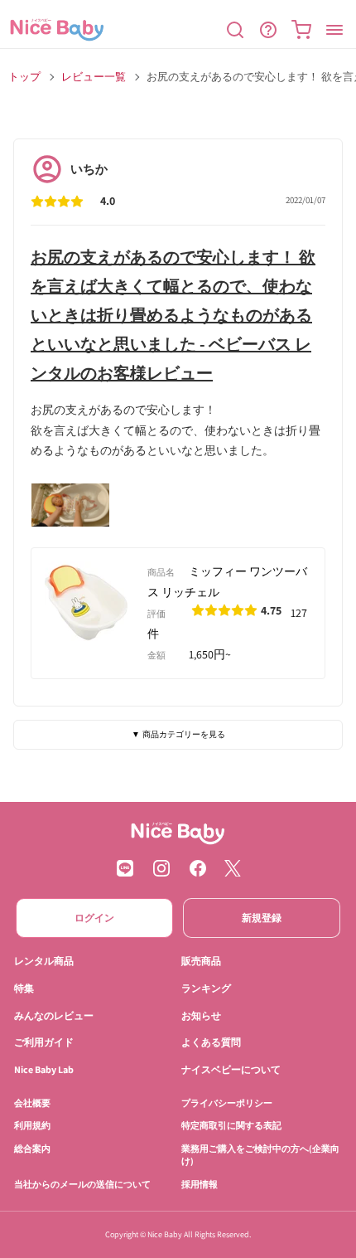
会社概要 (32, 1103)
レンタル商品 (44, 960)
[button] (235, 29)
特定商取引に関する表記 (231, 1125)
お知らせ (201, 1014)
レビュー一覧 (93, 77)
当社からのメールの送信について (82, 1183)
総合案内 (32, 1148)
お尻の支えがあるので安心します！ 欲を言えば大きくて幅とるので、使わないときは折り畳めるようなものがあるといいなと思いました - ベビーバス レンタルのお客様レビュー (173, 315)
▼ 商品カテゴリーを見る (178, 734)
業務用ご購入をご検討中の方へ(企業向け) (260, 1154)
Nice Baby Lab (44, 1069)
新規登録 (261, 917)
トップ (24, 77)
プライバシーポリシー (226, 1103)
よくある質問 (211, 1042)
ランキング (206, 987)
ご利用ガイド (44, 1042)
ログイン (94, 917)
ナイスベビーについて (231, 1069)
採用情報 (199, 1183)
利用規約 (32, 1125)
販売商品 (201, 960)
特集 (24, 987)
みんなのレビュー (54, 1014)
